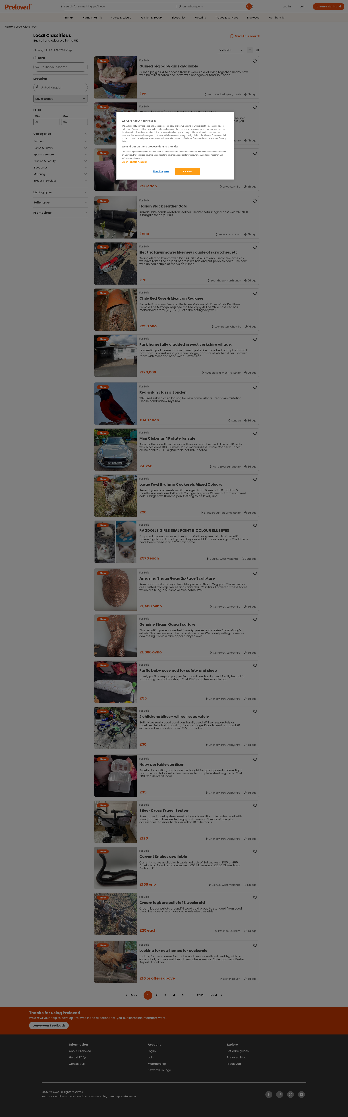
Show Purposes (161, 171)
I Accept (187, 171)
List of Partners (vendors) (134, 161)
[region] (175, 146)
